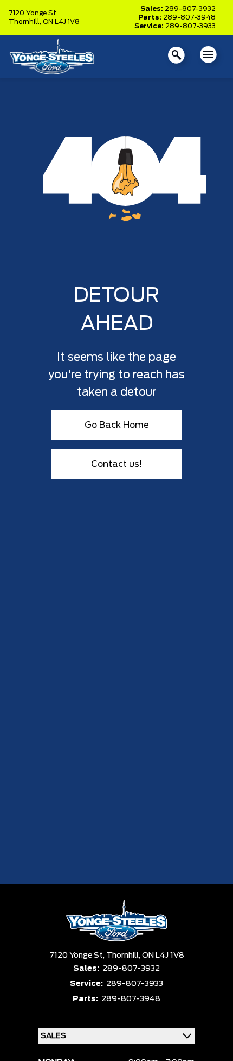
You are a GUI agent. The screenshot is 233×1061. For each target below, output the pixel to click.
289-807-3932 (190, 8)
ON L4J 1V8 (61, 21)
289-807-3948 (189, 17)
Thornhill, (26, 21)
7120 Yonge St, (33, 13)
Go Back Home (117, 425)
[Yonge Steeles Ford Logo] (52, 56)
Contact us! (117, 464)
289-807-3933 (190, 26)
